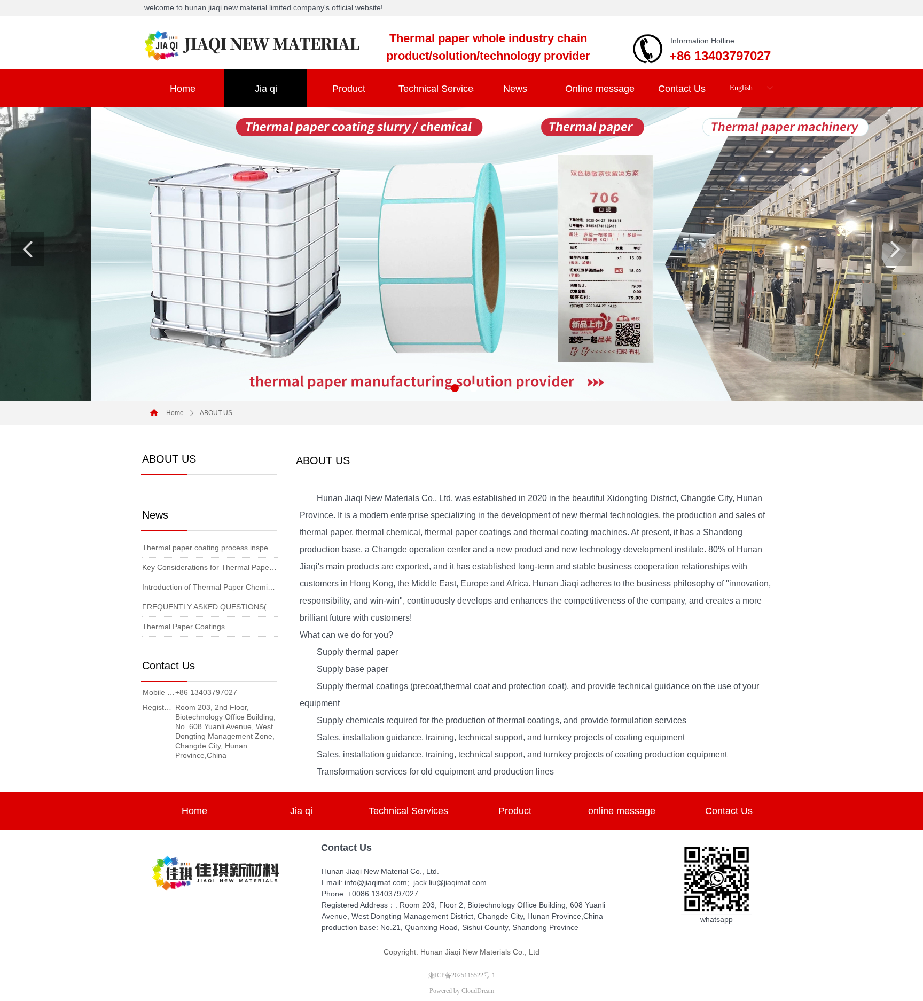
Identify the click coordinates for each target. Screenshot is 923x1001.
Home (175, 413)
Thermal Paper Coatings (183, 626)
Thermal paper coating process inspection (210, 547)
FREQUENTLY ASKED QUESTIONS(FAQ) (210, 607)
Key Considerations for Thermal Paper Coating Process (210, 567)
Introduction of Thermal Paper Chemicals (210, 587)
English (741, 88)
